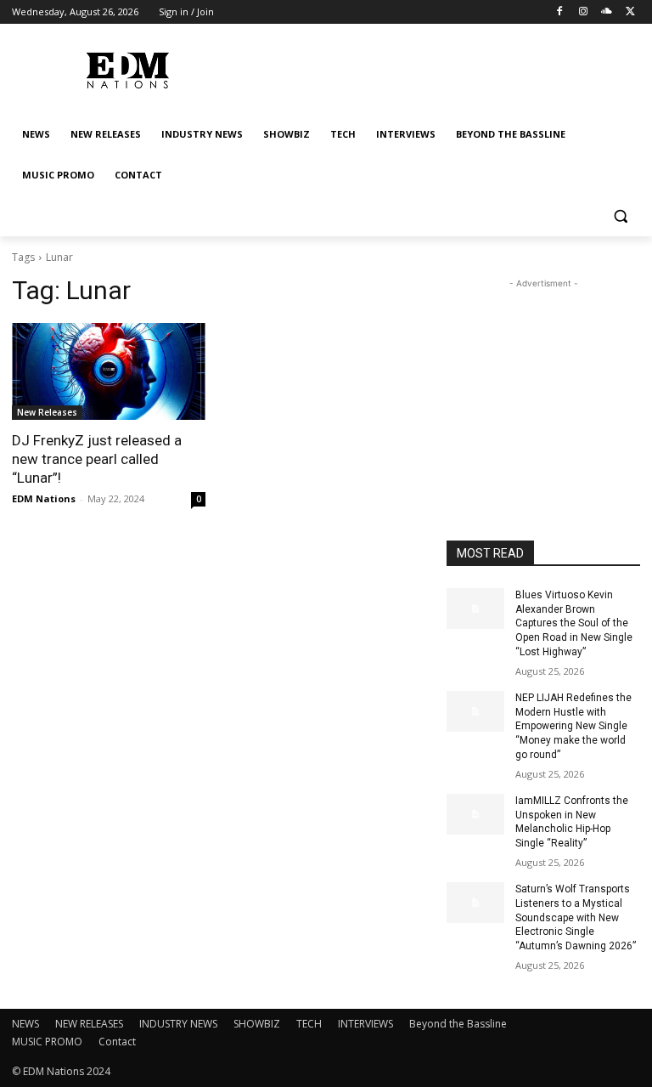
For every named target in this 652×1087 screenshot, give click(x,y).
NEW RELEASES (89, 1023)
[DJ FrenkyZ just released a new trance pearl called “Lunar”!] (108, 371)
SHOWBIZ (256, 1023)
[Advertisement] (543, 377)
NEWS (25, 1023)
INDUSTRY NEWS (178, 1023)
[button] (620, 216)
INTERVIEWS (365, 1023)
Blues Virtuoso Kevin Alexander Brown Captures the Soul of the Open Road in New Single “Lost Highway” (573, 623)
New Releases (47, 412)
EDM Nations (44, 498)
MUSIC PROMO (47, 1041)
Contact (117, 1041)
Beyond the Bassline (458, 1023)
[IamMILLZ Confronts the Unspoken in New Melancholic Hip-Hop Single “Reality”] (475, 814)
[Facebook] (560, 12)
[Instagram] (583, 12)
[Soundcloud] (606, 12)
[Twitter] (630, 12)
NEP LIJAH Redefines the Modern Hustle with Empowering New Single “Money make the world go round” (573, 726)
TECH (309, 1023)
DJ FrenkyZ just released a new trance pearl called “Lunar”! (97, 459)
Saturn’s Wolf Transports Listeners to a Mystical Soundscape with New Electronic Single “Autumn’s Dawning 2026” (575, 917)
